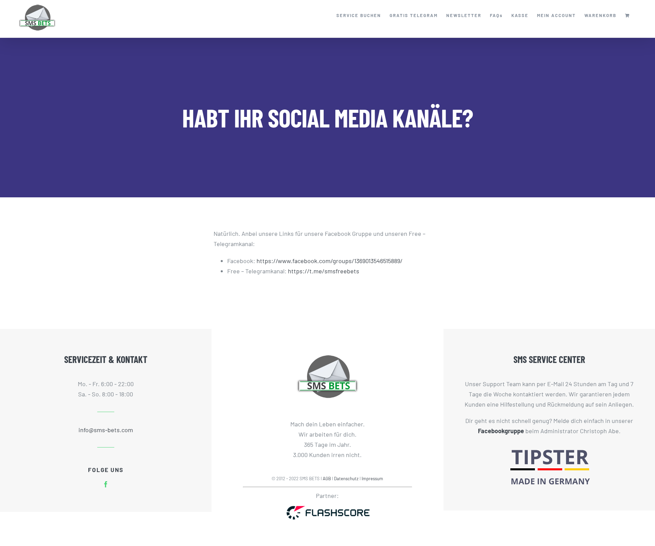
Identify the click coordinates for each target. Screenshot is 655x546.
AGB (327, 478)
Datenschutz (346, 478)
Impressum (372, 478)
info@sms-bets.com (105, 430)
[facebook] (106, 484)
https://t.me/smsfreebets (323, 271)
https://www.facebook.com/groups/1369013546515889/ (330, 260)
